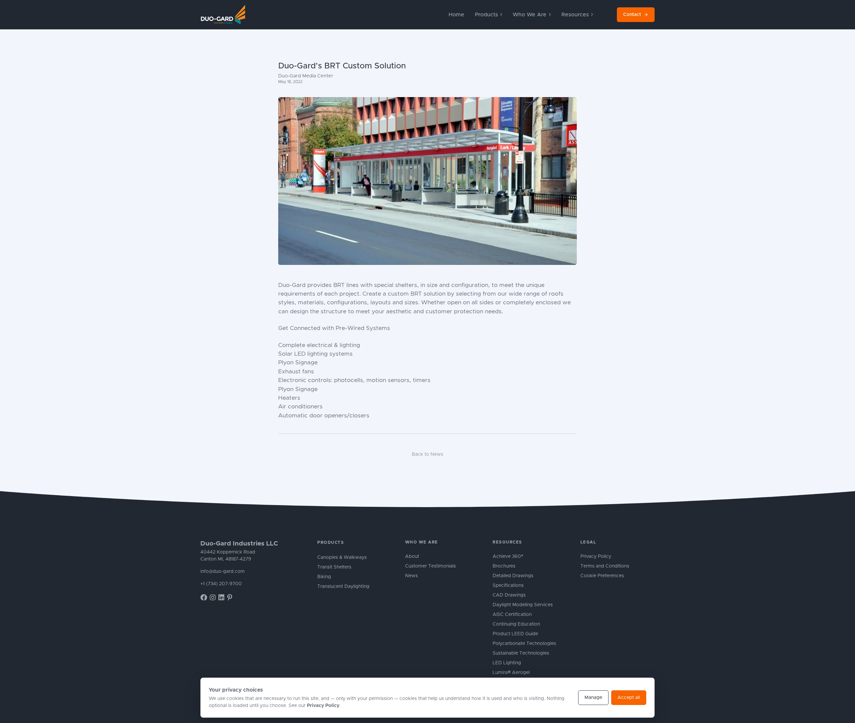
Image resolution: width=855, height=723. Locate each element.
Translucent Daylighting (343, 586)
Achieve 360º (508, 556)
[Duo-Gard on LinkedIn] (221, 598)
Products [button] (486, 14)
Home (456, 14)
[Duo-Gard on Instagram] (213, 598)
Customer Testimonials (430, 566)
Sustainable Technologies (521, 653)
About (412, 556)
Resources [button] (575, 14)
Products (330, 542)
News (411, 576)
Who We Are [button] (529, 14)
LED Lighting (507, 663)
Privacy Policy (595, 556)
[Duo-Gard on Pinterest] (229, 598)
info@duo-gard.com (222, 571)
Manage (593, 697)
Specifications (508, 585)
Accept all (629, 697)
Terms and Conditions (604, 566)
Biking (324, 577)
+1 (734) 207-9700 (221, 584)
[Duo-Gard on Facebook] (203, 598)
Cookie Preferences (602, 576)
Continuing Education (516, 624)
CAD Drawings (509, 595)
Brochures (504, 566)
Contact (632, 14)
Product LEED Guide (515, 634)
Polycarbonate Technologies (524, 643)
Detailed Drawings (513, 576)
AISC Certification (512, 614)
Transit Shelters (334, 567)
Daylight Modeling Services (523, 605)
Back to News (427, 454)
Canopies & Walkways (342, 557)
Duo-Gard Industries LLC (239, 543)
